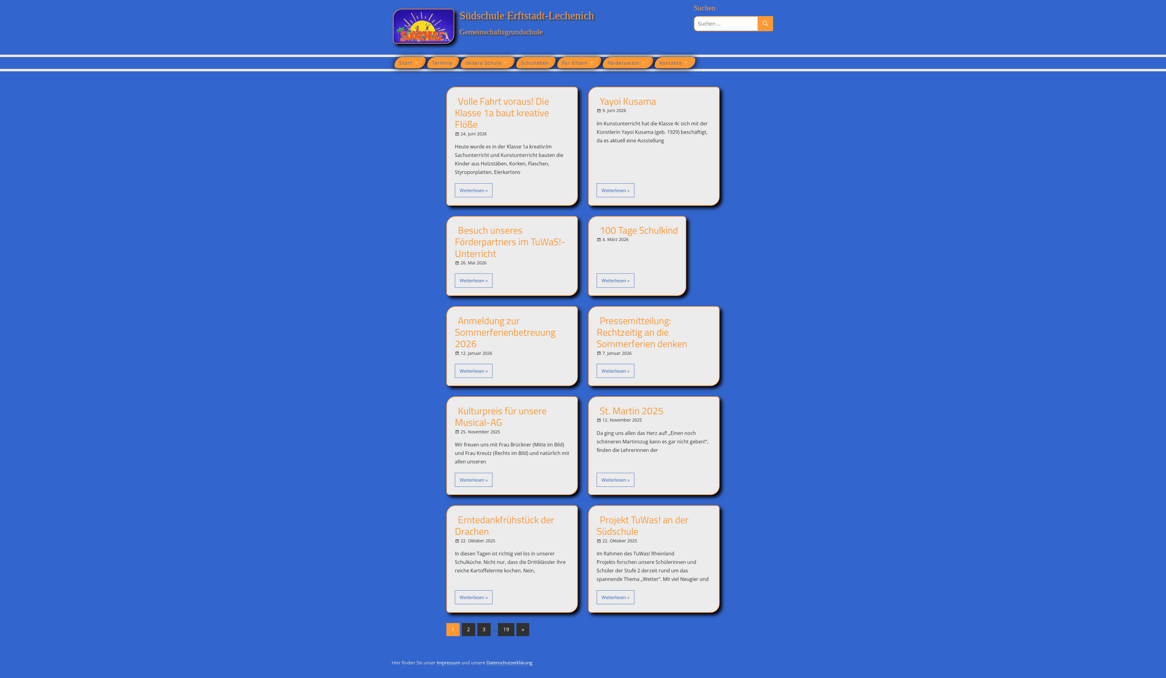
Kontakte (671, 62)
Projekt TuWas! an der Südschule (642, 525)
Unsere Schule (483, 62)
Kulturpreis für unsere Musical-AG (501, 416)
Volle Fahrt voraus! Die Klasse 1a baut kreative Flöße (502, 113)
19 (506, 629)
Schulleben (535, 62)
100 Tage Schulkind (639, 230)
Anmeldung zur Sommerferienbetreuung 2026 (505, 332)
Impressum (448, 662)
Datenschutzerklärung (509, 662)
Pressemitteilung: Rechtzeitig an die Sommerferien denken (642, 332)
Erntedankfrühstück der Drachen (504, 525)
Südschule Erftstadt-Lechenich (526, 15)
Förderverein (624, 62)
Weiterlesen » (474, 190)
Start (405, 62)
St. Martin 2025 (631, 410)
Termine (442, 62)
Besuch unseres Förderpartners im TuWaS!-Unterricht (510, 242)
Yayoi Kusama (628, 101)
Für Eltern (575, 62)
